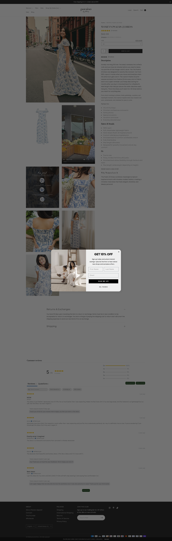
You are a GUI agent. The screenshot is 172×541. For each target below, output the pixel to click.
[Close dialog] (118, 251)
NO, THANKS (103, 287)
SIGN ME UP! (103, 281)
